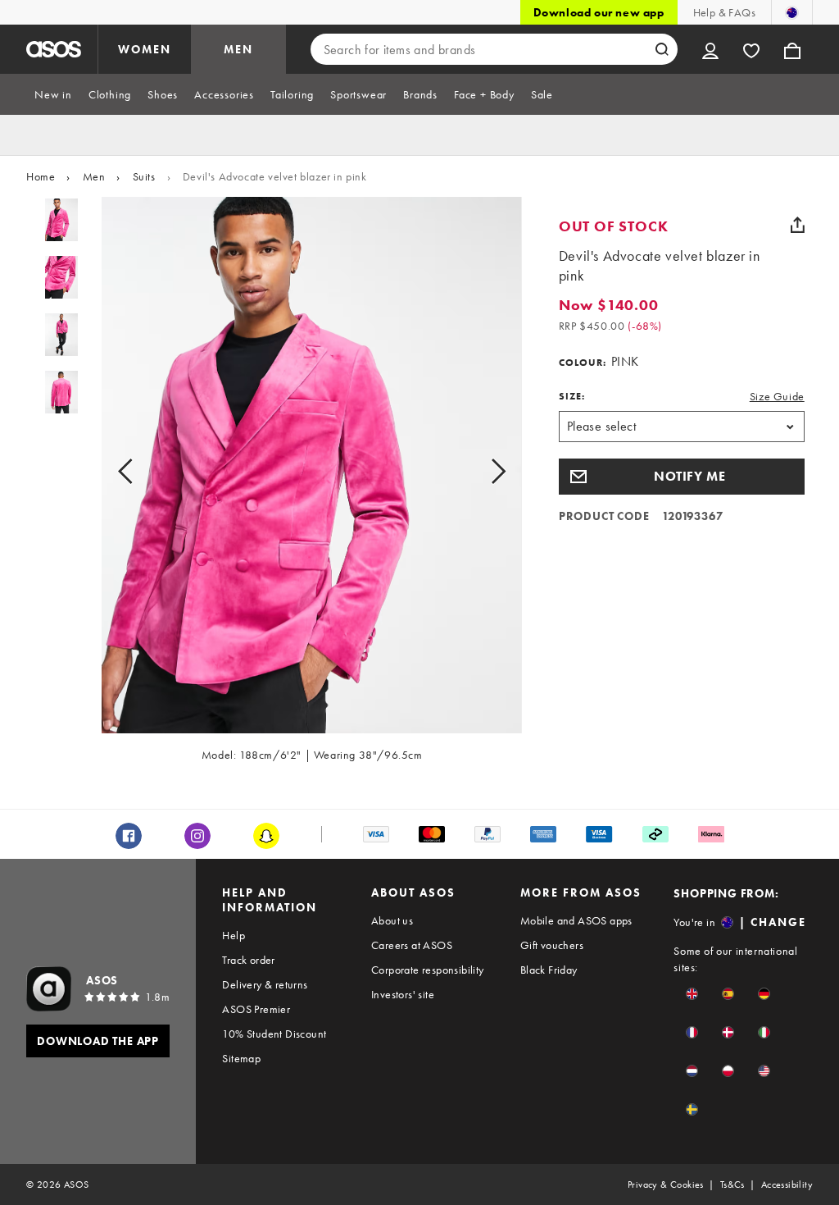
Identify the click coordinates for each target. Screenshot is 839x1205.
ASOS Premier (256, 1009)
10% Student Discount (274, 1033)
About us (392, 920)
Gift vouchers (551, 945)
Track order (248, 959)
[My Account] (710, 49)
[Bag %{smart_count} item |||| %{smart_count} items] (792, 49)
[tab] (53, 94)
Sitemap (241, 1058)
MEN (238, 49)
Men (94, 176)
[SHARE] (798, 225)
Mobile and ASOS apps (576, 920)
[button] (682, 477)
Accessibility (787, 1184)
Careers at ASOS (411, 945)
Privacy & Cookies (666, 1184)
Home (40, 176)
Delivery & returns (264, 984)
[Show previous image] (144, 471)
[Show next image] (480, 471)
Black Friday (549, 969)
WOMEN (144, 49)
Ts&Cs (732, 1184)
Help (233, 935)
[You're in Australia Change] (792, 12)
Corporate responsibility (427, 969)
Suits (144, 176)
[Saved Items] (751, 49)
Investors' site (402, 994)
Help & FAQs (724, 12)
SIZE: (572, 396)
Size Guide (777, 396)
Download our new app (598, 12)
